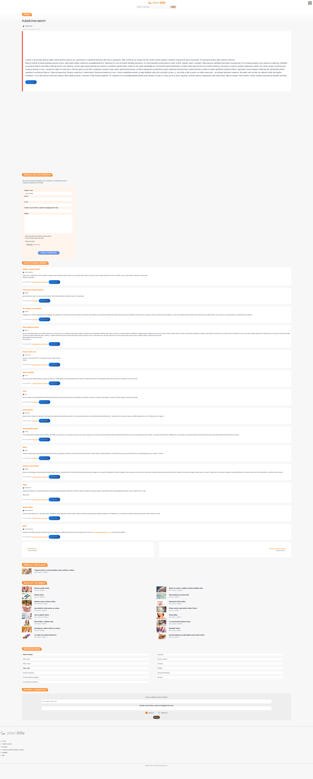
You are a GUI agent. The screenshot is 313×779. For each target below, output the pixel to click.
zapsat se (151, 713)
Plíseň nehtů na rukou (31, 327)
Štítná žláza (173, 615)
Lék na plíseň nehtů (41, 615)
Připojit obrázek (30, 241)
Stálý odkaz (45, 282)
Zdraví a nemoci (162, 659)
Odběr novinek (6, 744)
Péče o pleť (26, 659)
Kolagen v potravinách (31, 466)
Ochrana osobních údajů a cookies (13, 750)
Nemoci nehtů (28, 507)
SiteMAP (4, 752)
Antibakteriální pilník (30, 428)
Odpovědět (31, 82)
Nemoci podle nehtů (41, 588)
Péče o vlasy (26, 664)
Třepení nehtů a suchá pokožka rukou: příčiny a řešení (54, 570)
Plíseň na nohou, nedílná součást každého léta (186, 588)
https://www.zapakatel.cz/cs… (101, 532)
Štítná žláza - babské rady (43, 622)
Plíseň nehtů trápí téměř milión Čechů (183, 608)
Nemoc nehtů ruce (29, 352)
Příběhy (160, 668)
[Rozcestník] (310, 3)
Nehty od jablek (28, 372)
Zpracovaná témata (164, 673)
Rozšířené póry (32, 548)
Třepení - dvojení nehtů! (31, 269)
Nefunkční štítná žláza (177, 601)
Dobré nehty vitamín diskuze (33, 290)
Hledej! (173, 7)
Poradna (160, 664)
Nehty (25, 447)
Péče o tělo (26, 668)
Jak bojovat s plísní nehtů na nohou (47, 628)
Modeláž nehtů (174, 628)
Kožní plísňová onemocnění (179, 595)
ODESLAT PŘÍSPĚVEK (49, 253)
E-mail (26, 202)
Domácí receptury (28, 673)
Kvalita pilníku (28, 410)
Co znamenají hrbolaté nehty (179, 622)
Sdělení (26, 213)
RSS (3, 755)
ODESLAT (156, 717)
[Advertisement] (72, 42)
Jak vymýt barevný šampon (277, 548)
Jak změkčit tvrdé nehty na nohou (46, 608)
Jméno (26, 196)
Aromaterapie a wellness (30, 682)
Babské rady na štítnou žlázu (45, 601)
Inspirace (160, 654)
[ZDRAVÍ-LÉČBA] (156, 4)
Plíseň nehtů (39, 595)
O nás (4, 741)
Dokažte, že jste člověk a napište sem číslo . (41, 207)
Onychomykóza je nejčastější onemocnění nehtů (187, 635)
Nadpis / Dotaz (28, 190)
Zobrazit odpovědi (36, 282)
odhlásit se (164, 713)
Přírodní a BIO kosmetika (30, 677)
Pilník (25, 391)
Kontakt (160, 677)
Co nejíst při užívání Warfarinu (45, 635)
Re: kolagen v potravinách (32, 308)
